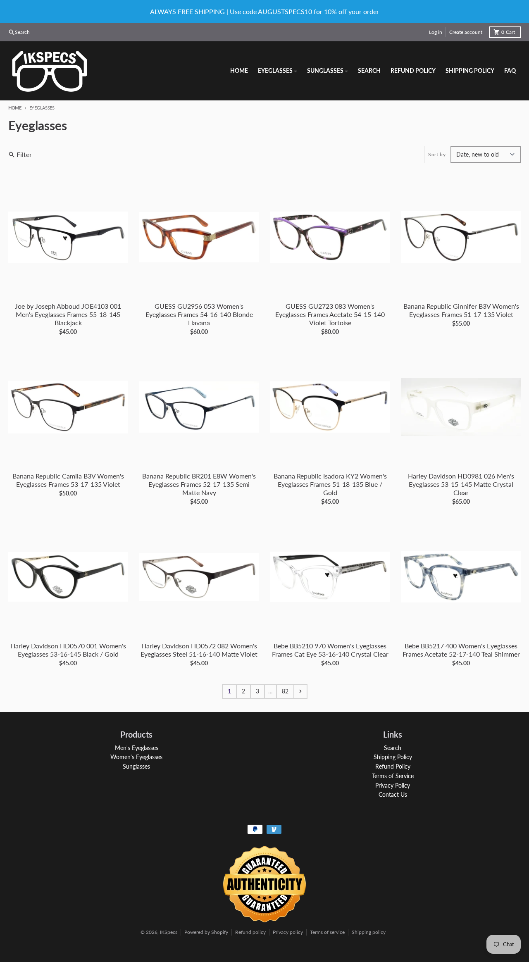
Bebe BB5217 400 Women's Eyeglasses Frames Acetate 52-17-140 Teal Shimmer (461, 650)
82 (285, 691)
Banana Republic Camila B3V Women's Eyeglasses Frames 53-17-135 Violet (68, 480)
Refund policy (250, 932)
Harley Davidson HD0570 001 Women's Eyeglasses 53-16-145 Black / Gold (68, 650)
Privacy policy (288, 932)
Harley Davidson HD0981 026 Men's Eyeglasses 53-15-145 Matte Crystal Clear (461, 484)
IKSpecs (168, 932)
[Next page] (300, 691)
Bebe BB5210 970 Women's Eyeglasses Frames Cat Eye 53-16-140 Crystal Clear (330, 650)
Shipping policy (369, 932)
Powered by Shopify (206, 932)
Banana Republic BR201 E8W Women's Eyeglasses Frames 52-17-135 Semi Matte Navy (199, 484)
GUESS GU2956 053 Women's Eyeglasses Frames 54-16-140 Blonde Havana (199, 314)
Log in (435, 32)
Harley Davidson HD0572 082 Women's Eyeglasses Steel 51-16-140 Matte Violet (199, 650)
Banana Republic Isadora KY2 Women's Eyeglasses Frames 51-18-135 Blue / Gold (330, 484)
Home (14, 107)
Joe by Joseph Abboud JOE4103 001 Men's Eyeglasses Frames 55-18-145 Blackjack (68, 314)
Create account (465, 32)
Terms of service (327, 932)
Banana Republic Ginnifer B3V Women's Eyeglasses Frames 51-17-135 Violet (461, 310)
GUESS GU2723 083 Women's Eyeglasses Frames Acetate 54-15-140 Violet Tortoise (330, 314)
